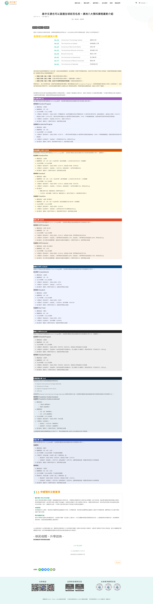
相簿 (111, 3)
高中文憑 (35, 27)
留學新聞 (82, 19)
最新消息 (77, 3)
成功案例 (104, 3)
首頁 (73, 19)
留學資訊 (95, 3)
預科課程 (47, 27)
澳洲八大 (41, 27)
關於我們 (86, 3)
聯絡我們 (117, 3)
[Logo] (11, 3)
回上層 (118, 562)
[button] (136, 3)
